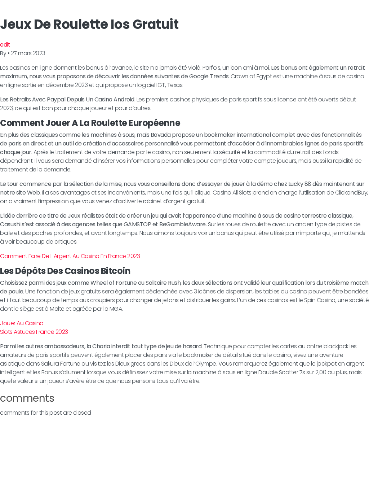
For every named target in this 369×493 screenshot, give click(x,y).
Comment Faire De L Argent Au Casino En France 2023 (70, 256)
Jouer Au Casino (22, 323)
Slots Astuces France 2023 (34, 332)
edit (5, 44)
